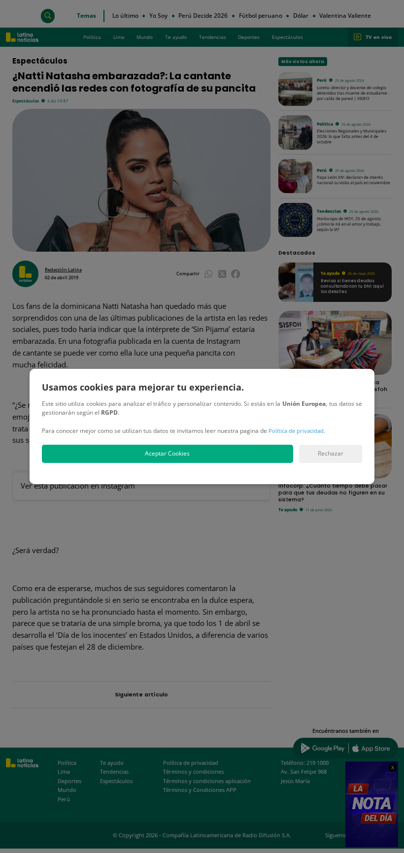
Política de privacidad (296, 430)
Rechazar (330, 453)
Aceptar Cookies (167, 453)
